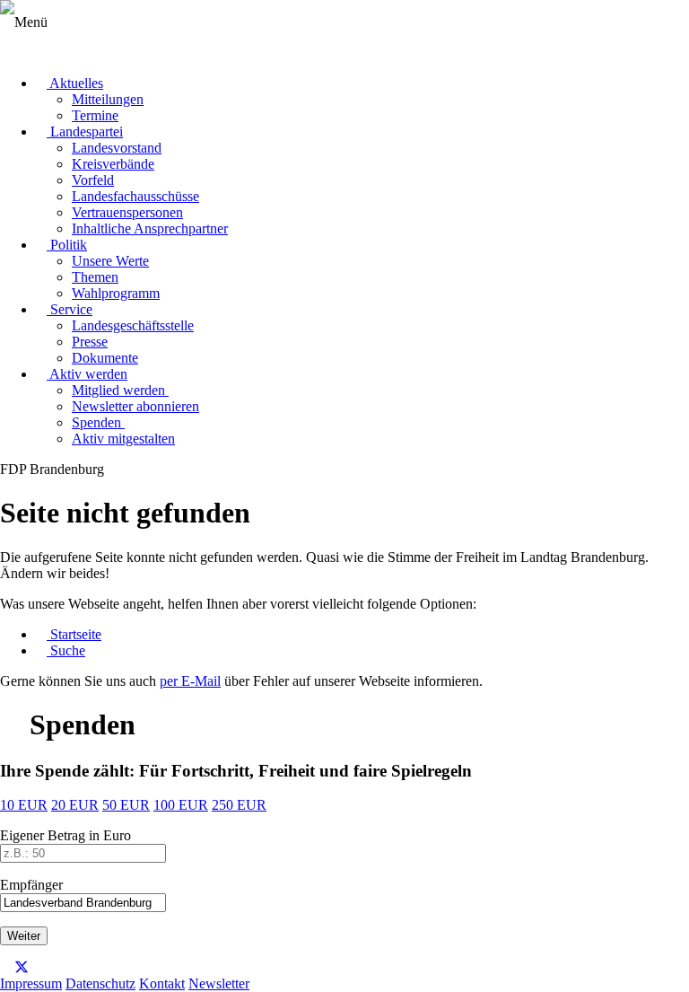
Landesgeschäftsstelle (133, 325)
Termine (95, 115)
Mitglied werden (120, 390)
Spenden (98, 422)
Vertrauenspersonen (127, 212)
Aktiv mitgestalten (123, 438)
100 (180, 804)
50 (126, 804)
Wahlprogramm (116, 293)
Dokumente (105, 357)
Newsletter (218, 983)
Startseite (74, 634)
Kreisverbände (113, 163)
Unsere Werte (110, 260)
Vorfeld (93, 180)
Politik (67, 244)
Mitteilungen (108, 99)
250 (239, 804)
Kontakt (162, 983)
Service (69, 309)
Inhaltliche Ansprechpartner (150, 228)
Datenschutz (100, 983)
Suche (66, 650)
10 (24, 804)
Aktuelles (75, 83)
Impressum (31, 983)
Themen (95, 277)
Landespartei (85, 131)
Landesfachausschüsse (135, 196)
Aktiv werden (87, 374)
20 (75, 804)
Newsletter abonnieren (135, 406)
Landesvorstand (116, 147)
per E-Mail (190, 681)
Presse (90, 341)
